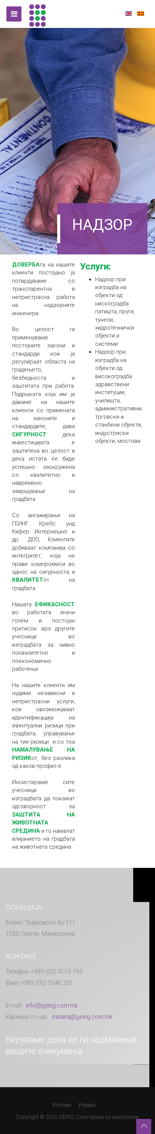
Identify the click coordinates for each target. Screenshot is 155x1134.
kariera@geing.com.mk (82, 1016)
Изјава (87, 1105)
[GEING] (37, 14)
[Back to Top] (143, 1126)
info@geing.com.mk (52, 1005)
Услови (61, 1105)
